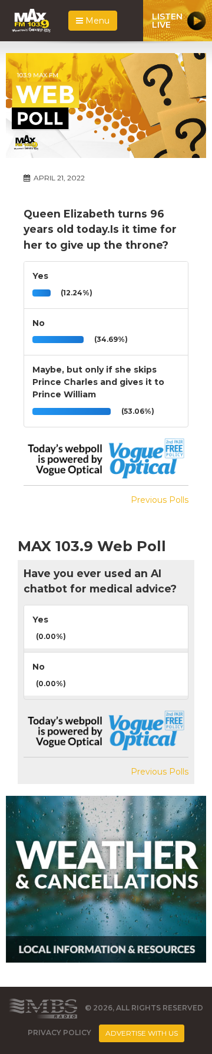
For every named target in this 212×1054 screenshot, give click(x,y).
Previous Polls (159, 500)
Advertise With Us (141, 1033)
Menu (96, 20)
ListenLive (167, 20)
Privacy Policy (59, 1033)
